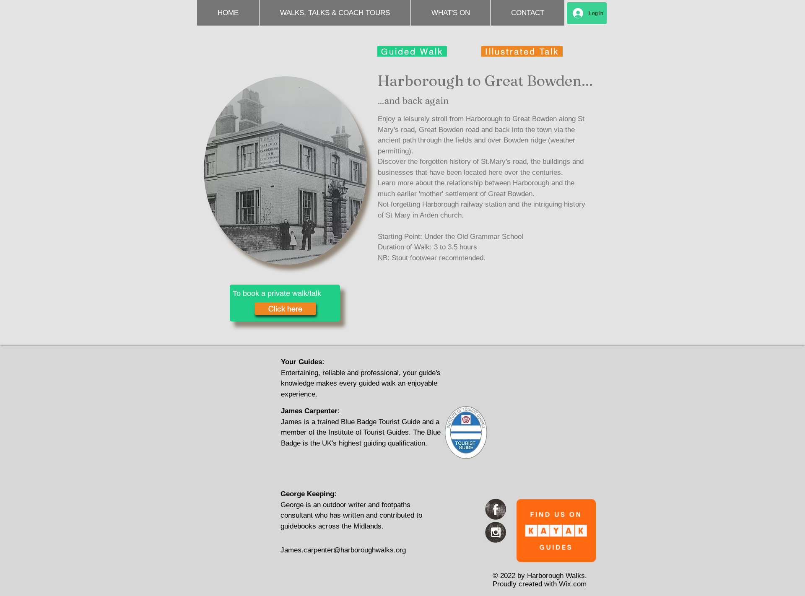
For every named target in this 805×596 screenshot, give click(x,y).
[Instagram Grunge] (495, 532)
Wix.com (573, 584)
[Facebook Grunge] (495, 509)
